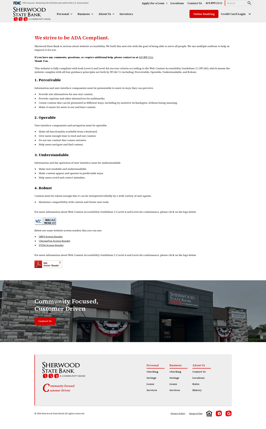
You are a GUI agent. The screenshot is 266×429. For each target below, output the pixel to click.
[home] (32, 14)
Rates (195, 384)
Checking (152, 371)
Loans (150, 384)
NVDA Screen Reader (51, 245)
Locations (198, 377)
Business (175, 365)
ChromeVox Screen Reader (54, 241)
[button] (64, 14)
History (197, 390)
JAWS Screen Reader (51, 236)
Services (152, 390)
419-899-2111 (146, 57)
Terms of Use (195, 413)
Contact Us (45, 321)
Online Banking (204, 14)
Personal (153, 365)
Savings (151, 377)
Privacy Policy (178, 413)
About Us (198, 365)
